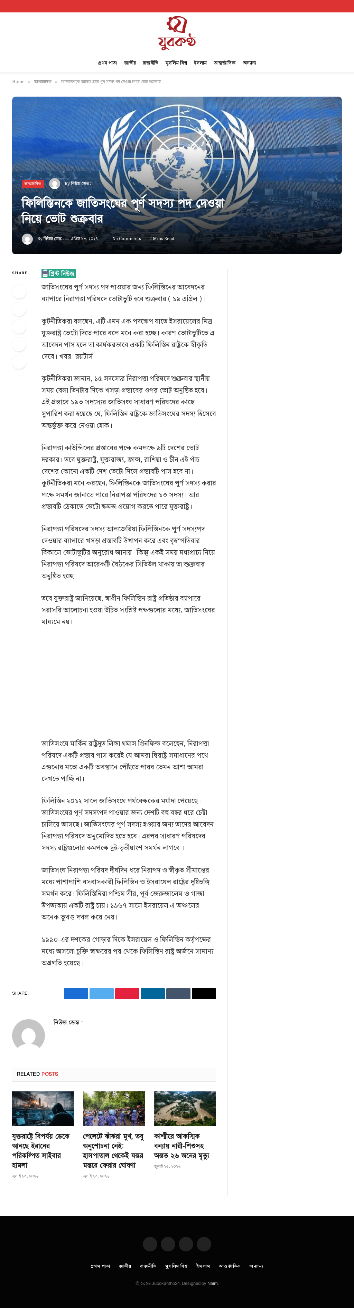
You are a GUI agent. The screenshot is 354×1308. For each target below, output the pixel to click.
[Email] (19, 362)
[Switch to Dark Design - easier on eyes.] (331, 6)
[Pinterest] (19, 344)
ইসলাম (200, 63)
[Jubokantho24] (177, 33)
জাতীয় (130, 63)
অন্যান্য (249, 63)
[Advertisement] (143, 687)
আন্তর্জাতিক (225, 63)
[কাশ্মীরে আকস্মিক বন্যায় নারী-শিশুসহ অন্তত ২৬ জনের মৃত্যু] (185, 1108)
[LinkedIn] (19, 327)
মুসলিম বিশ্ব (176, 63)
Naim (212, 1283)
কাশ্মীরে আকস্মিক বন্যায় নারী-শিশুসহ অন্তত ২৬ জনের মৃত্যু (181, 1146)
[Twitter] (19, 309)
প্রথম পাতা (107, 63)
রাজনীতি (150, 63)
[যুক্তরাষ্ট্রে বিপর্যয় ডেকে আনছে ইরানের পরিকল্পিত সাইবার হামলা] (43, 1108)
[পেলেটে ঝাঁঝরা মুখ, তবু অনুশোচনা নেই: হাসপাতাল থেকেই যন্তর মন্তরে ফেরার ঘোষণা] (114, 1108)
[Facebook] (19, 291)
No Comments (126, 239)
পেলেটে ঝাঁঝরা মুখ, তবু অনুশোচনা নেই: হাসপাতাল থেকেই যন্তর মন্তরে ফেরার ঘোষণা (113, 1151)
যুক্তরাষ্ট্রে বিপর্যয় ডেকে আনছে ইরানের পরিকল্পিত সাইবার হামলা (40, 1151)
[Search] (341, 6)
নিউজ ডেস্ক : (81, 183)
